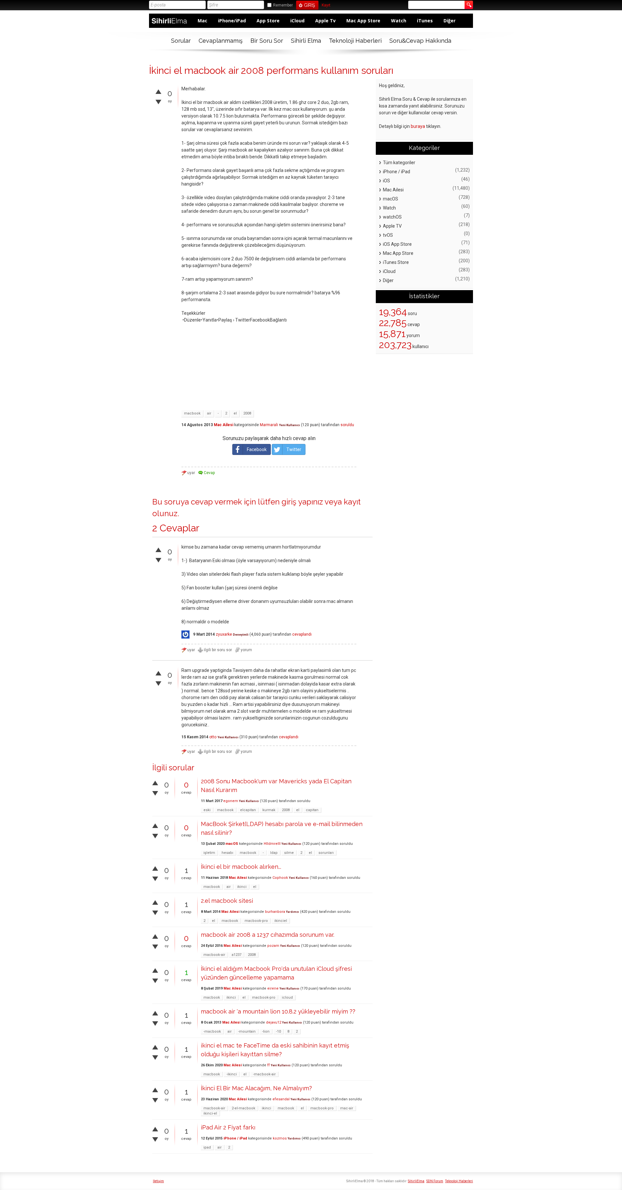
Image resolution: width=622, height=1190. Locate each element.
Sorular (181, 40)
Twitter (293, 449)
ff (268, 1065)
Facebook (257, 449)
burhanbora (275, 912)
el (235, 413)
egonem (230, 801)
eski (207, 810)
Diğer (449, 20)
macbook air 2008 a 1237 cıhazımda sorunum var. (267, 934)
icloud (287, 997)
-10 (278, 1031)
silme (289, 853)
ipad (207, 1147)
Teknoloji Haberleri (355, 40)
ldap (274, 853)
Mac (202, 20)
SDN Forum (434, 1181)
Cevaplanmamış (221, 40)
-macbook (212, 1031)
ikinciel (280, 921)
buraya (418, 126)
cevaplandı (302, 634)
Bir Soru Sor (266, 40)
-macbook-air (264, 1074)
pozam (273, 946)
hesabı (227, 853)
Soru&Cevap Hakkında (420, 40)
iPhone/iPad (232, 20)
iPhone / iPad (235, 1138)
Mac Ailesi (223, 425)
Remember (283, 5)
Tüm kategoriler (399, 162)
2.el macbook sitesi (227, 900)
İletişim (158, 1181)
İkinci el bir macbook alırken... (241, 866)
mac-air (346, 1108)
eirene (273, 988)
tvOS (388, 235)
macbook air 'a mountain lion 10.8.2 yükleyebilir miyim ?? (278, 1011)
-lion (266, 1031)
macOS (231, 844)
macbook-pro (256, 921)
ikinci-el (210, 1113)
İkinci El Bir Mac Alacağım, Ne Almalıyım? (256, 1088)
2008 (247, 413)
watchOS (392, 217)
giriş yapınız (302, 501)
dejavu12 (273, 1022)
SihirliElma (416, 1181)
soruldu (347, 425)
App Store (268, 20)
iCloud (297, 20)
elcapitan (248, 810)
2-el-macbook (243, 1108)
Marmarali (269, 425)
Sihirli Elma (306, 40)
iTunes (425, 20)
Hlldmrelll (272, 844)
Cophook (280, 878)
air (209, 413)
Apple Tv (325, 20)
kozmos (280, 1138)
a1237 (236, 955)
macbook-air (214, 955)
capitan (312, 810)
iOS (386, 180)
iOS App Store (397, 244)
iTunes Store (396, 262)
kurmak (268, 810)
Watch (398, 20)
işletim (209, 853)
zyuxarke (224, 634)
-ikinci (231, 1074)
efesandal (281, 1099)
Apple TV (392, 226)
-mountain (247, 1031)
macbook (192, 413)
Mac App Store (363, 20)
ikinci (242, 887)
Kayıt (326, 5)
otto (212, 737)
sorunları (326, 853)
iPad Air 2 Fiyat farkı (228, 1127)
